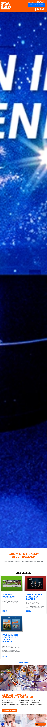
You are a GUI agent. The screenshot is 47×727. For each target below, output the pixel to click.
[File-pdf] (43, 9)
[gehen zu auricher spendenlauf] (12, 583)
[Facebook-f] (38, 9)
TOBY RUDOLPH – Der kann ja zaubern (34, 596)
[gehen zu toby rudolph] (35, 583)
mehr (4, 611)
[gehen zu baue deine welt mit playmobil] (12, 624)
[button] (34, 9)
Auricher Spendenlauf (8, 595)
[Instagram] (40, 9)
